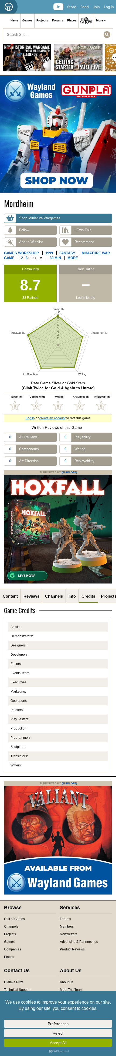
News (14, 20)
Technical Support (17, 990)
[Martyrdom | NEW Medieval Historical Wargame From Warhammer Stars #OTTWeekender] (27, 59)
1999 (49, 253)
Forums (57, 20)
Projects (42, 20)
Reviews (31, 596)
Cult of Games (14, 919)
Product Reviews (72, 949)
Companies (12, 949)
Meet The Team (71, 990)
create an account (52, 418)
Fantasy (67, 253)
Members (67, 926)
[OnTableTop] (9, 7)
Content (10, 596)
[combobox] (58, 34)
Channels (54, 596)
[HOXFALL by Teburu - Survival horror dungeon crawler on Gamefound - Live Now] (58, 582)
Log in (109, 7)
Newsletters (68, 934)
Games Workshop (21, 253)
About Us (66, 982)
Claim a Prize (14, 982)
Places (71, 20)
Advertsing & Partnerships (79, 942)
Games (27, 20)
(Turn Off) (69, 472)
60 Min (55, 258)
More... (74, 258)
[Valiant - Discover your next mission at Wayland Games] (58, 893)
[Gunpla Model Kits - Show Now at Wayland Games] (58, 134)
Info (72, 596)
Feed (84, 7)
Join (96, 7)
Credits (88, 596)
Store (71, 7)
